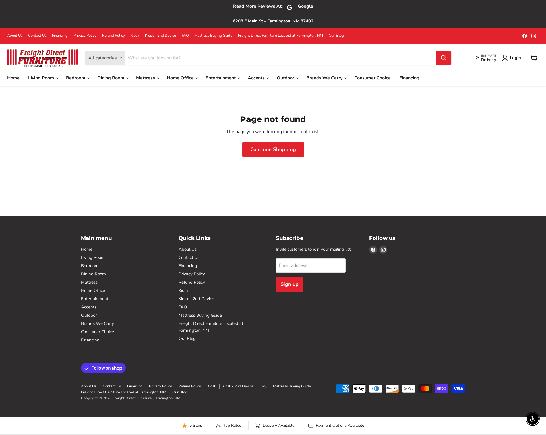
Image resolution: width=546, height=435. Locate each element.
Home (13, 78)
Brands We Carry (325, 78)
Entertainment (221, 78)
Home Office (181, 78)
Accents (257, 78)
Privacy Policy (84, 36)
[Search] (443, 58)
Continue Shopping (273, 149)
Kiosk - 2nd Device (160, 36)
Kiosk (135, 36)
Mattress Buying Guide (213, 36)
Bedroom (76, 78)
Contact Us (37, 36)
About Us (14, 36)
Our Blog (336, 36)
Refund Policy (113, 36)
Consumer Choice (372, 78)
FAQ (185, 36)
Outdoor (286, 78)
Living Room (41, 78)
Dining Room (111, 78)
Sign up (289, 284)
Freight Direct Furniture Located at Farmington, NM (280, 36)
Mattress (146, 78)
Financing (60, 36)
